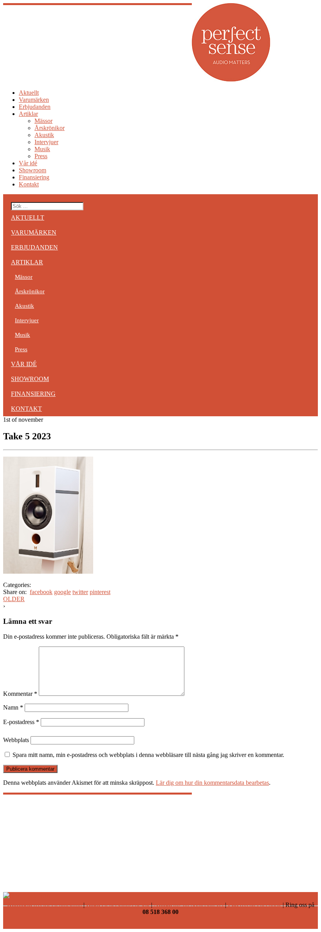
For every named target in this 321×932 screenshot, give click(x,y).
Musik (42, 149)
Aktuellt (29, 92)
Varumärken (34, 99)
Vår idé (28, 163)
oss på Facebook (254, 904)
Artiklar (28, 113)
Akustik (44, 135)
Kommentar (20, 693)
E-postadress (21, 722)
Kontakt (29, 184)
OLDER (14, 599)
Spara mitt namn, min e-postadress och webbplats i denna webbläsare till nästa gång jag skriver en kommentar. (148, 754)
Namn (13, 707)
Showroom (32, 170)
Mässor (43, 120)
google (62, 592)
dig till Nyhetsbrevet (189, 904)
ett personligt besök (118, 904)
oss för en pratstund (44, 904)
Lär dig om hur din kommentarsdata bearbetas (212, 782)
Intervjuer (46, 142)
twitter (80, 592)
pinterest (100, 592)
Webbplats (16, 740)
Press (40, 156)
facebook (41, 592)
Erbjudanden (34, 106)
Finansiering (34, 177)
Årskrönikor (49, 128)
